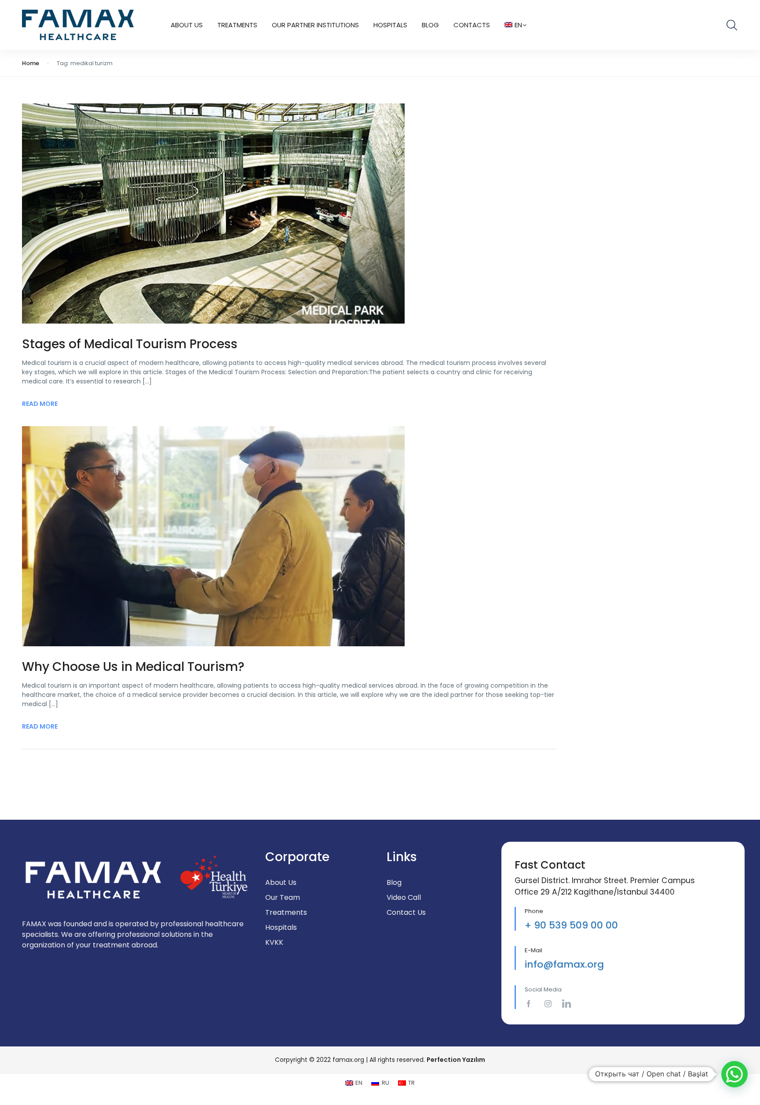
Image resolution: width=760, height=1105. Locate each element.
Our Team (282, 897)
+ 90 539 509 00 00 (571, 925)
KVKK (274, 942)
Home (30, 63)
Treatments (286, 912)
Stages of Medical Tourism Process (130, 344)
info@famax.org (564, 964)
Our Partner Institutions (315, 24)
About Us (187, 24)
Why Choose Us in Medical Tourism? (133, 666)
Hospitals (390, 24)
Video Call (404, 897)
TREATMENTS (237, 24)
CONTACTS (471, 24)
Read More (40, 403)
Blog (430, 24)
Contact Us (406, 912)
